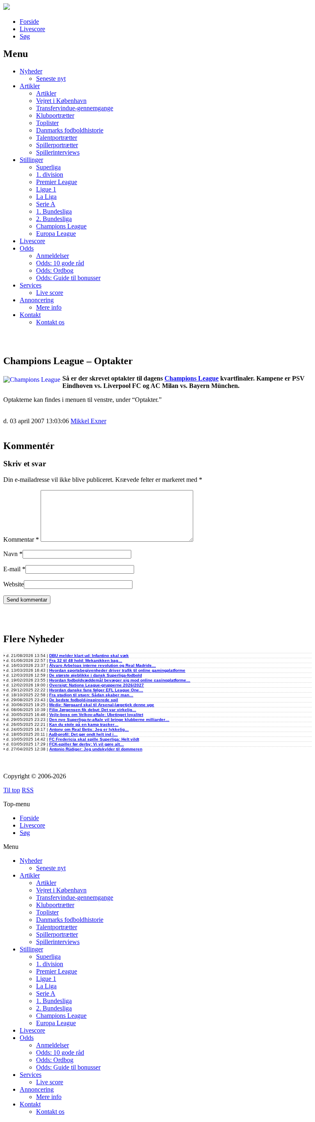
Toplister (47, 122)
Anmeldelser (52, 255)
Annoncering (37, 299)
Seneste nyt (51, 78)
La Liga (46, 196)
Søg (25, 36)
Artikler (30, 85)
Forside (29, 21)
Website (13, 584)
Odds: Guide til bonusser (68, 277)
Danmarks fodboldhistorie (69, 130)
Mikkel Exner (88, 420)
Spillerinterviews (58, 152)
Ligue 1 (46, 189)
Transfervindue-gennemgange (74, 108)
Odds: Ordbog (54, 270)
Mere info (49, 307)
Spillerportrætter (57, 144)
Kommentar (21, 539)
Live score (49, 292)
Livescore (32, 28)
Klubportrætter (55, 115)
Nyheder (31, 71)
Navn (10, 553)
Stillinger (31, 159)
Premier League (56, 181)
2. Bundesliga (54, 218)
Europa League (56, 233)
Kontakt (30, 314)
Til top (11, 790)
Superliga (48, 167)
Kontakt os (50, 322)
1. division (49, 174)
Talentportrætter (56, 137)
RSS (28, 790)
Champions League (61, 226)
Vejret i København (61, 100)
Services (30, 285)
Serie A (45, 204)
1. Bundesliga (54, 211)
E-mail (12, 569)
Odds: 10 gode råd (60, 263)
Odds (27, 248)
